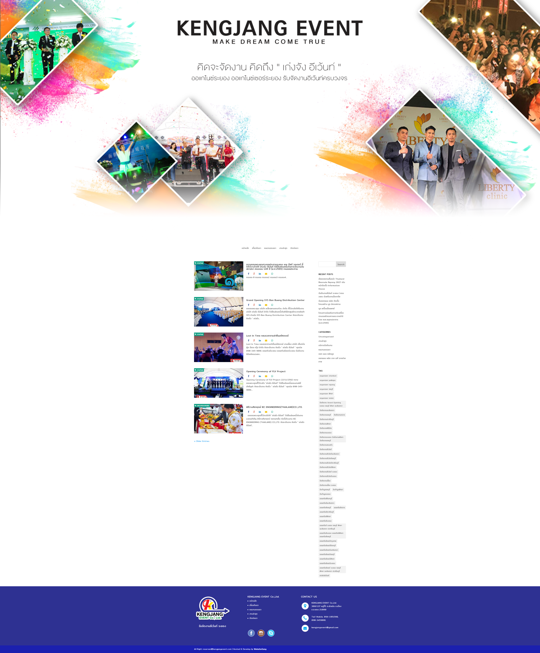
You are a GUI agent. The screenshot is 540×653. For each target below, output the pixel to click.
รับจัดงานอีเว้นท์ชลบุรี (328, 458)
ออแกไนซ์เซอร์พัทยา (327, 558)
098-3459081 (318, 620)
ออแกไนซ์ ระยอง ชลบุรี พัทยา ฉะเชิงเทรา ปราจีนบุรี (331, 527)
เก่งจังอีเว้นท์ (324, 575)
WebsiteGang (260, 649)
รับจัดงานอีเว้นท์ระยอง (328, 476)
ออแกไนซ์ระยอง (325, 521)
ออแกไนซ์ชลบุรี (325, 507)
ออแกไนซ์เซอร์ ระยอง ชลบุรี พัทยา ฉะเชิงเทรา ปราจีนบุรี (330, 569)
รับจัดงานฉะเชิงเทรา (327, 410)
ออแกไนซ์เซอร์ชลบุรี (327, 554)
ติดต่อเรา (294, 248)
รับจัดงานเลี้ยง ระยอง (328, 485)
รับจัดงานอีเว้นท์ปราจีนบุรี (329, 463)
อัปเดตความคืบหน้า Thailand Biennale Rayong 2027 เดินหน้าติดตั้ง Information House (332, 283)
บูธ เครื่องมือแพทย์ (327, 308)
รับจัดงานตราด (339, 414)
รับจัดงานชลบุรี (325, 414)
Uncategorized (202, 405)
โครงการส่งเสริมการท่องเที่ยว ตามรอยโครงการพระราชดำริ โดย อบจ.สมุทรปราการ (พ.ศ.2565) (331, 317)
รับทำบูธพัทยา (338, 489)
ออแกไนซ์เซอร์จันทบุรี (328, 545)
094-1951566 (331, 616)
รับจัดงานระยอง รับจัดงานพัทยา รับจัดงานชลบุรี (331, 439)
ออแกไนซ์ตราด (339, 507)
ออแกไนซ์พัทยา (325, 516)
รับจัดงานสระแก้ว (326, 445)
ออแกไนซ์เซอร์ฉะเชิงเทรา (329, 550)
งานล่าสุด (283, 248)
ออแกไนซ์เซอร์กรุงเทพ (328, 541)
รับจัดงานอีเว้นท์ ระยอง (328, 471)
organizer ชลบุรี (326, 389)
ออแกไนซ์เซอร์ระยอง (327, 563)
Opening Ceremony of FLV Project (266, 371)
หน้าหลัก (245, 248)
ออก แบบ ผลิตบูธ (326, 353)
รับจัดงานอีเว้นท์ (326, 449)
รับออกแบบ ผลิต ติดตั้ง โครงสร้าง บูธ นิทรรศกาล (329, 302)
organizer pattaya (327, 380)
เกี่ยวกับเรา (256, 248)
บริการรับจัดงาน (325, 345)
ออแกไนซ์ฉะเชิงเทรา (327, 503)
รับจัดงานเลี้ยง (325, 480)
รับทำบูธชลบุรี (325, 489)
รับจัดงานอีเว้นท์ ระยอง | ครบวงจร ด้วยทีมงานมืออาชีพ (331, 295)
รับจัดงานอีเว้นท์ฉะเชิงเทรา (329, 454)
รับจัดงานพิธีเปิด (326, 428)
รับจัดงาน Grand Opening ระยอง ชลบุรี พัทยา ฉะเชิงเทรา (331, 404)
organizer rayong (327, 384)
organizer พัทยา (326, 393)
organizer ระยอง (327, 398)
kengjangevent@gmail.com (324, 627)
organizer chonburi (328, 375)
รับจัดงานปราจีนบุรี (327, 419)
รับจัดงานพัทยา (325, 423)
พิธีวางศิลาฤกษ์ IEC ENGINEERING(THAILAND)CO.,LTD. (274, 407)
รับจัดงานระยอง (325, 432)
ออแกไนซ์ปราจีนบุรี (327, 512)
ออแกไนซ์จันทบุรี (326, 498)
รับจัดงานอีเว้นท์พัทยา (328, 467)
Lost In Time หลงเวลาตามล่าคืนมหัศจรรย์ (267, 335)
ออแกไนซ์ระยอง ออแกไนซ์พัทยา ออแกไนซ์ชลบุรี (331, 535)
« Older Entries (201, 441)
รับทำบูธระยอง (325, 494)
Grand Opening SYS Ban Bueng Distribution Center (275, 300)
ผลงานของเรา (270, 248)
